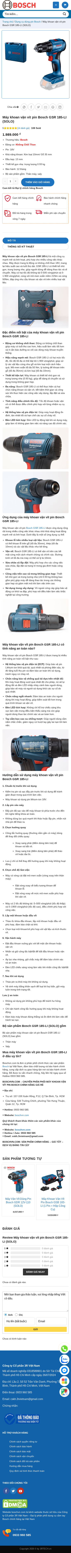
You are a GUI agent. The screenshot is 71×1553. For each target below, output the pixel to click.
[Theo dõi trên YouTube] (20, 1491)
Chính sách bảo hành (20, 1446)
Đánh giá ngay (35, 1272)
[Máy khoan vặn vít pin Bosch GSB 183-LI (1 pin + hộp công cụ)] (53, 1181)
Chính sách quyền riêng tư (23, 1441)
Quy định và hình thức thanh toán (26, 1471)
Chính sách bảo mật (20, 1451)
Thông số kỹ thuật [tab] (21, 246)
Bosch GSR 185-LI (36, 528)
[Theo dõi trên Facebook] (6, 1491)
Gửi (35, 1329)
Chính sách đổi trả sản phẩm (24, 1461)
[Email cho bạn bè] (45, 107)
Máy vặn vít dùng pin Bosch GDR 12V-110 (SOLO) (18, 1202)
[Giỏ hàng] (65, 5)
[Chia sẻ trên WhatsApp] (24, 107)
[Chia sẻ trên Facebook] (31, 107)
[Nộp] (64, 14)
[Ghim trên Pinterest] (53, 107)
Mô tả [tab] (12, 240)
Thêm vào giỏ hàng (37, 182)
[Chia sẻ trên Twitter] (38, 107)
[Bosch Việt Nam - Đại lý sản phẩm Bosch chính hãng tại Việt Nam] (19, 5)
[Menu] (56, 5)
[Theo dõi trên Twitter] (13, 1491)
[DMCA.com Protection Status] (14, 1503)
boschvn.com (22, 1115)
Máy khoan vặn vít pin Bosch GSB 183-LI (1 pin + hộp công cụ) (53, 1204)
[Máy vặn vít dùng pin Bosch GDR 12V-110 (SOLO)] (18, 1181)
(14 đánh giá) (23, 128)
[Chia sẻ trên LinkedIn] (60, 107)
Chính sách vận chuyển (21, 1456)
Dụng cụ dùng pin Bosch (28, 21)
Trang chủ (7, 21)
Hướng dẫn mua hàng (21, 1466)
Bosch (5, 1066)
